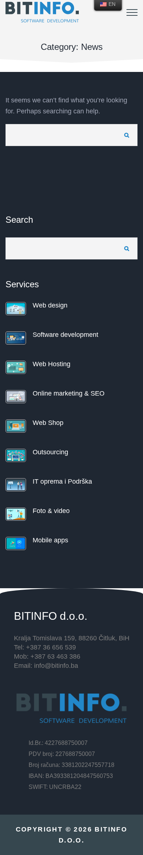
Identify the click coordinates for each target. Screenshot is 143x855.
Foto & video (51, 510)
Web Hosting (51, 364)
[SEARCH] (126, 135)
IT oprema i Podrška (62, 481)
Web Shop (48, 422)
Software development (65, 334)
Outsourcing (50, 452)
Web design (50, 305)
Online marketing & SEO (68, 393)
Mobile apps (50, 540)
